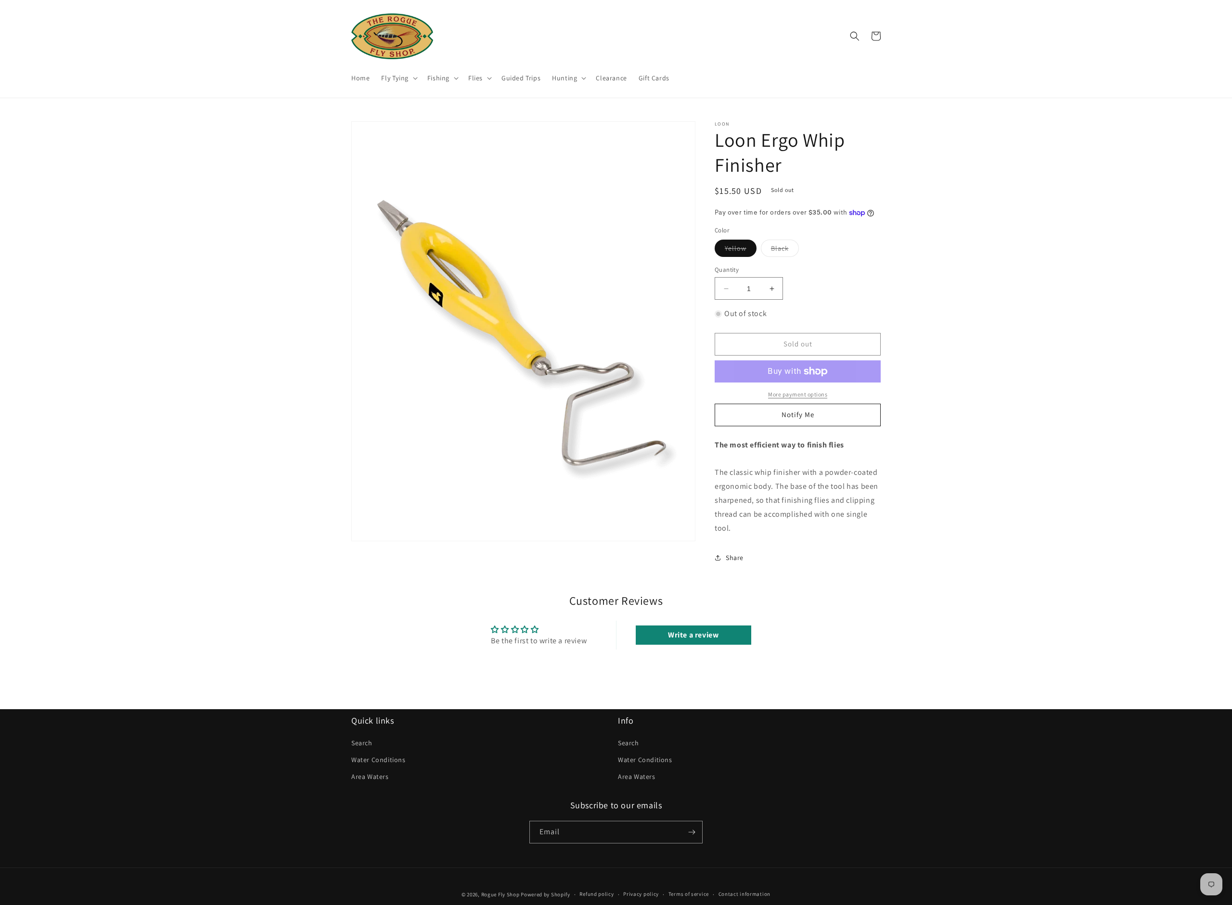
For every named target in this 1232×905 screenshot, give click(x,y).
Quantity (727, 270)
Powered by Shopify (545, 894)
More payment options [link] (797, 394)
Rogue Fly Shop (500, 894)
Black (785, 250)
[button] (398, 78)
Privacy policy (641, 894)
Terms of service (688, 894)
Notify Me (798, 414)
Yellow (741, 250)
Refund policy (596, 894)
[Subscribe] (691, 832)
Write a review (693, 635)
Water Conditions (378, 759)
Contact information (744, 894)
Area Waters (370, 776)
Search (361, 743)
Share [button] (735, 557)
